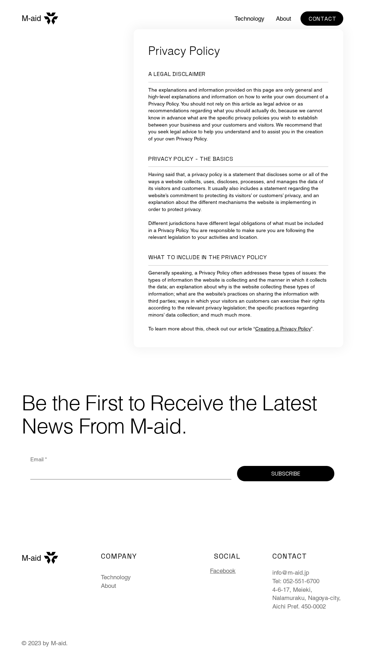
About (108, 585)
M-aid (31, 18)
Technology (116, 577)
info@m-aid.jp (290, 572)
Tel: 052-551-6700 (295, 581)
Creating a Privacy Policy (283, 329)
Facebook (223, 570)
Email (38, 459)
